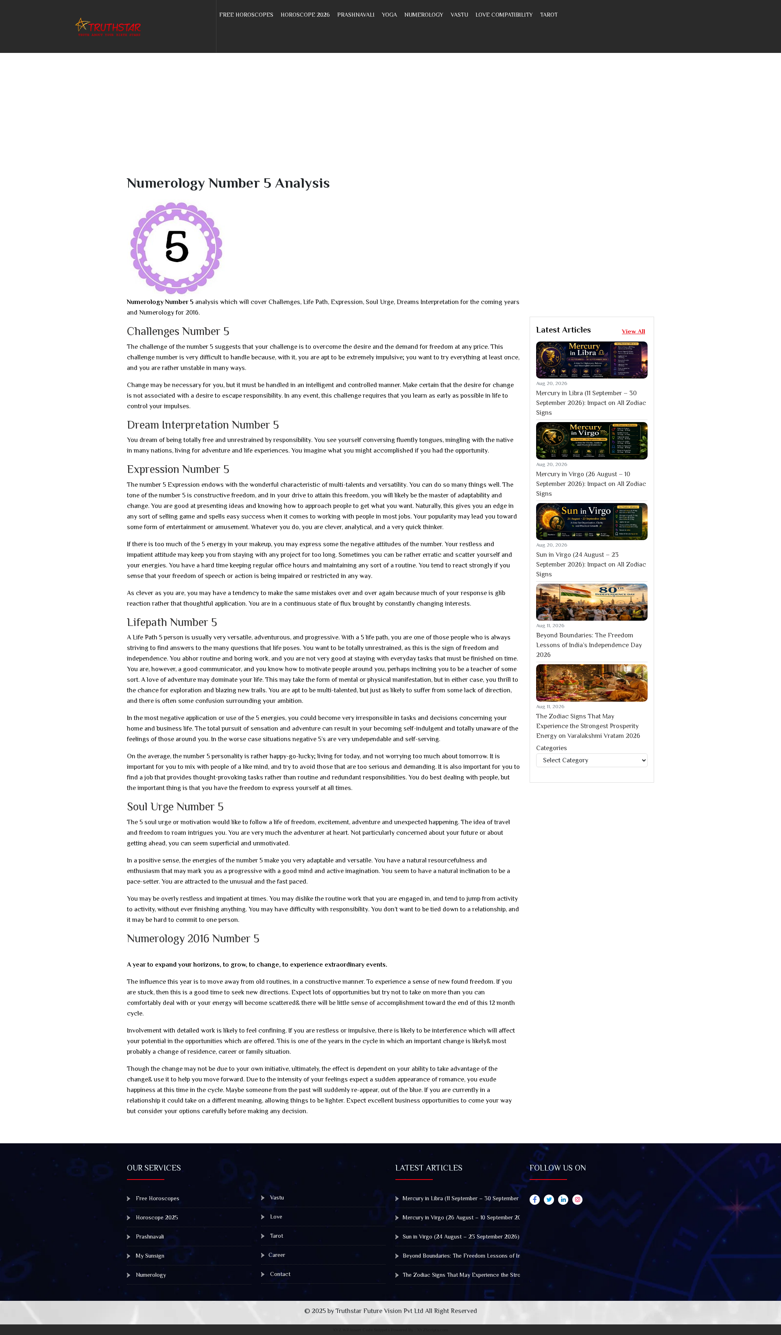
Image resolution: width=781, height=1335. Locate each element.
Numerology (423, 14)
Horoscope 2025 (156, 1217)
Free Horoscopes (246, 14)
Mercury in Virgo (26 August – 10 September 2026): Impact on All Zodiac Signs (591, 484)
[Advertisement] (371, 117)
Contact (279, 1274)
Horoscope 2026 (305, 14)
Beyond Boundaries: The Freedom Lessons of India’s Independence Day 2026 (589, 645)
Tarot (549, 14)
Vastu (459, 14)
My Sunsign (149, 1255)
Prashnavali (356, 14)
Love (275, 1216)
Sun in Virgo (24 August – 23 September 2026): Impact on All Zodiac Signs (591, 564)
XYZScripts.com (432, 1329)
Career (276, 1255)
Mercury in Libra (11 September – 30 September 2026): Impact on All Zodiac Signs (591, 403)
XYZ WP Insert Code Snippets (361, 1329)
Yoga (389, 14)
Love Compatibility (504, 14)
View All (633, 331)
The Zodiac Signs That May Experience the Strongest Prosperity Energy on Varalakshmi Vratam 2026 (588, 726)
